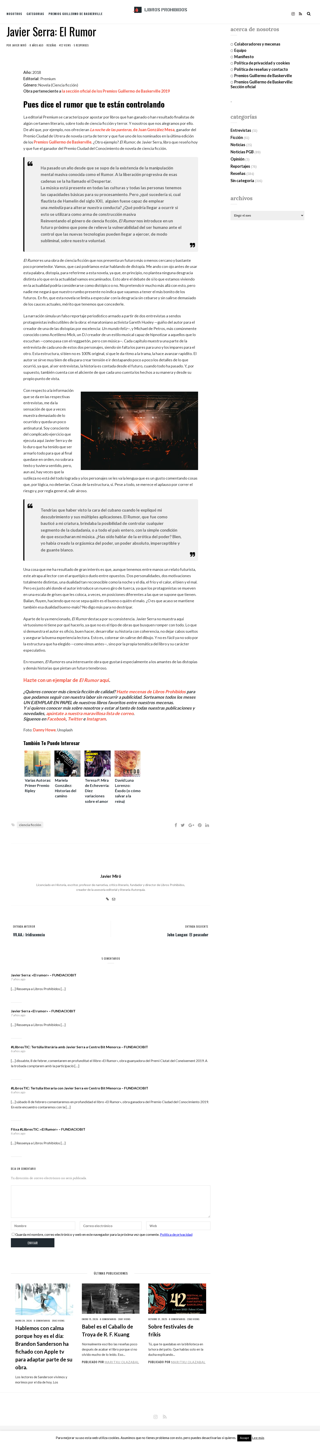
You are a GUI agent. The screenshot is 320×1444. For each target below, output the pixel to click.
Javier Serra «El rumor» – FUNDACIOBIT (43, 1011)
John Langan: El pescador (187, 934)
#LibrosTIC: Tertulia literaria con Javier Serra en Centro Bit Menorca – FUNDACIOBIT (79, 1088)
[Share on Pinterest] (199, 825)
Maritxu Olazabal (122, 1362)
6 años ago (18, 1051)
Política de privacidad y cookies (262, 63)
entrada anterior (24, 926)
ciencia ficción (30, 825)
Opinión (237, 159)
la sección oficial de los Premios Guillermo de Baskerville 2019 (116, 91)
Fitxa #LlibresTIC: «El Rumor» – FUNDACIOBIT (48, 1129)
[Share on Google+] (191, 825)
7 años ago (18, 979)
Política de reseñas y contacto (261, 69)
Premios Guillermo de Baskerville (76, 14)
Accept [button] (244, 1438)
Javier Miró (19, 45)
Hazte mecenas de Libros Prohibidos (151, 691)
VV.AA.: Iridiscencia (29, 934)
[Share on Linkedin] (207, 825)
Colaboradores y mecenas (257, 44)
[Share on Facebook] (176, 825)
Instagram (96, 718)
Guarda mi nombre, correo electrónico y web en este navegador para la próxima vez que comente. (87, 1234)
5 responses (81, 45)
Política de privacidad (176, 1234)
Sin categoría (242, 180)
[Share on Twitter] (182, 825)
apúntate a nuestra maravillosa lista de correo (89, 713)
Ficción (237, 137)
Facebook (56, 718)
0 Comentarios (42, 1320)
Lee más (258, 1437)
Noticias (238, 144)
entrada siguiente (196, 926)
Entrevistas (241, 130)
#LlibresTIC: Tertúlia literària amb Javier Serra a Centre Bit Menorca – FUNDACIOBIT (79, 1047)
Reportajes (240, 166)
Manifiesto (244, 56)
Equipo (240, 50)
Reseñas (51, 45)
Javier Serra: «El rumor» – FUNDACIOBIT (43, 975)
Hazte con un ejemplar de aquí (66, 680)
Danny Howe (44, 729)
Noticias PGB (242, 151)
